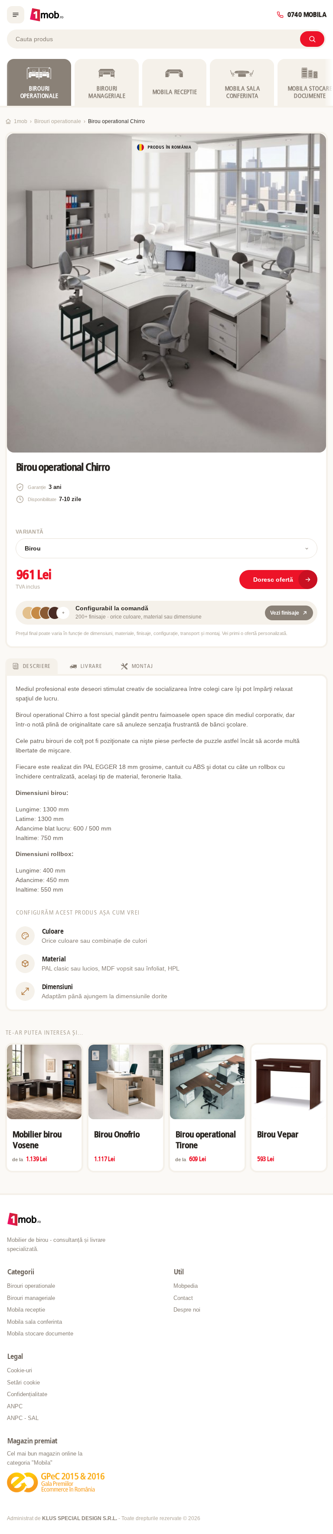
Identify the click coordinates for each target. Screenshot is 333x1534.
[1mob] (46, 15)
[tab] (31, 666)
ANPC (15, 1406)
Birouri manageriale (31, 1298)
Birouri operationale (57, 121)
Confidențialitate (27, 1394)
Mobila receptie (26, 1309)
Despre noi (186, 1309)
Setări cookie (23, 1382)
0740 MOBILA (306, 14)
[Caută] (312, 39)
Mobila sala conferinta (34, 1322)
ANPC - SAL (23, 1418)
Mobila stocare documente (40, 1333)
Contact (183, 1298)
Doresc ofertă (273, 579)
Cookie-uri (19, 1370)
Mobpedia (185, 1286)
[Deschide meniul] (15, 14)
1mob (20, 121)
